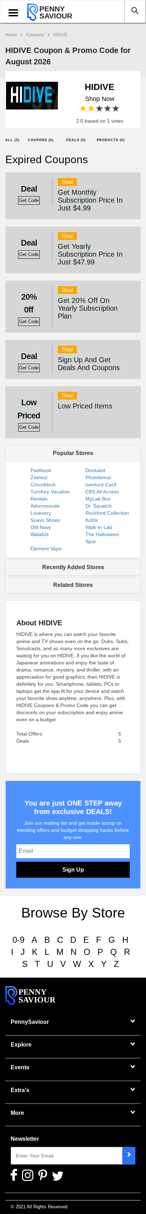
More (17, 1113)
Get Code (29, 200)
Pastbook (40, 470)
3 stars (100, 108)
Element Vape (46, 548)
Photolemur (98, 477)
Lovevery (40, 513)
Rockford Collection (107, 513)
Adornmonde (45, 506)
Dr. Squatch (98, 506)
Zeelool (38, 477)
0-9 (18, 940)
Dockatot (95, 470)
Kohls (91, 520)
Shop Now (99, 98)
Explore (21, 1045)
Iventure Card (100, 484)
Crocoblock (43, 484)
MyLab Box (98, 499)
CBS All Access (102, 491)
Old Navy (40, 527)
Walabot (39, 534)
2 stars (92, 108)
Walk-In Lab (98, 527)
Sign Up (73, 870)
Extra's (20, 1090)
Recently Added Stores (73, 567)
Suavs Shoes (45, 520)
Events (20, 1067)
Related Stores (73, 585)
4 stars (108, 108)
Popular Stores (73, 453)
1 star (83, 108)
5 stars (116, 108)
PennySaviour (30, 1022)
